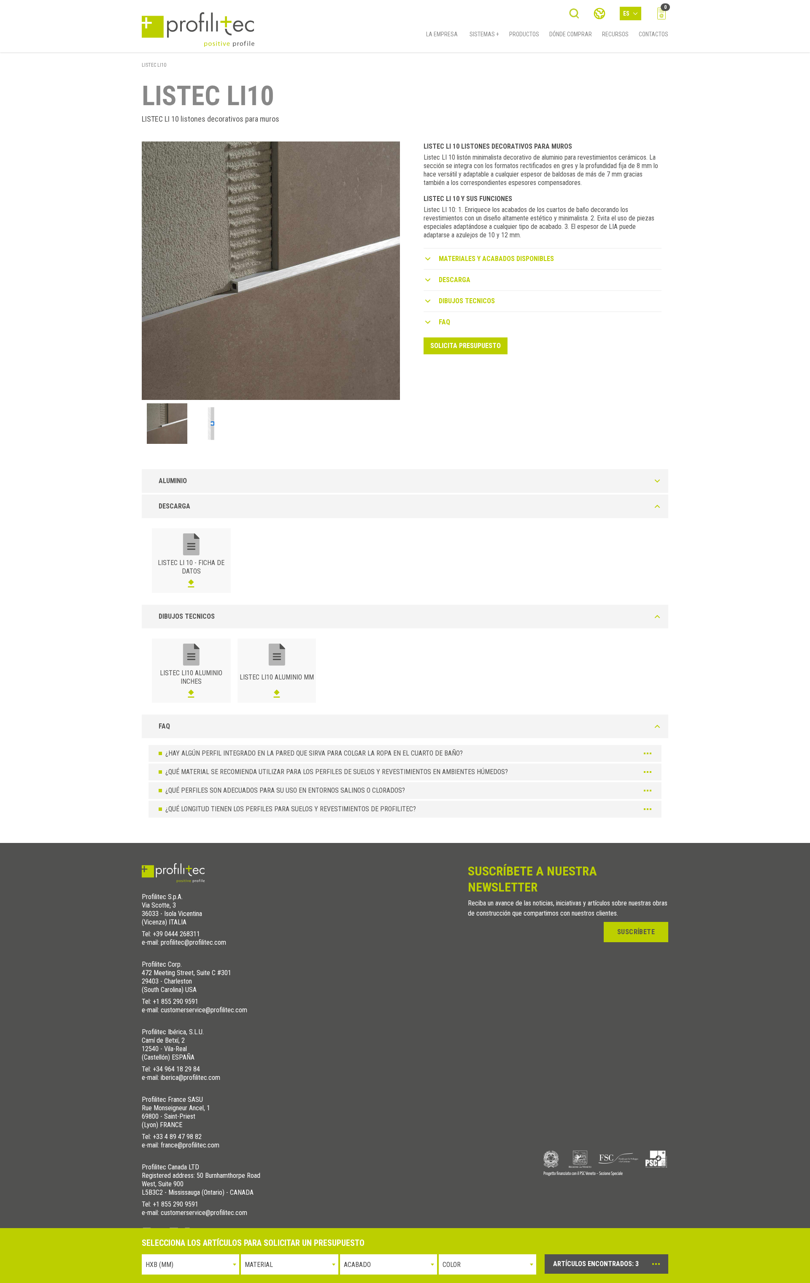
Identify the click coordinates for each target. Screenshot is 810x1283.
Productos (524, 34)
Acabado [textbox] (357, 1265)
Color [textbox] (452, 1265)
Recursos (615, 34)
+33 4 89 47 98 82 (177, 1137)
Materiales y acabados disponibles (496, 259)
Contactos (653, 34)
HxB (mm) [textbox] (159, 1265)
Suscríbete (636, 932)
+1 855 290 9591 (175, 1002)
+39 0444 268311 (176, 934)
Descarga (454, 280)
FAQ (444, 322)
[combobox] (190, 1264)
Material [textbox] (259, 1265)
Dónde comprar (570, 34)
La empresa (442, 34)
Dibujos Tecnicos (467, 301)
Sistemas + (484, 34)
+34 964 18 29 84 (176, 1069)
